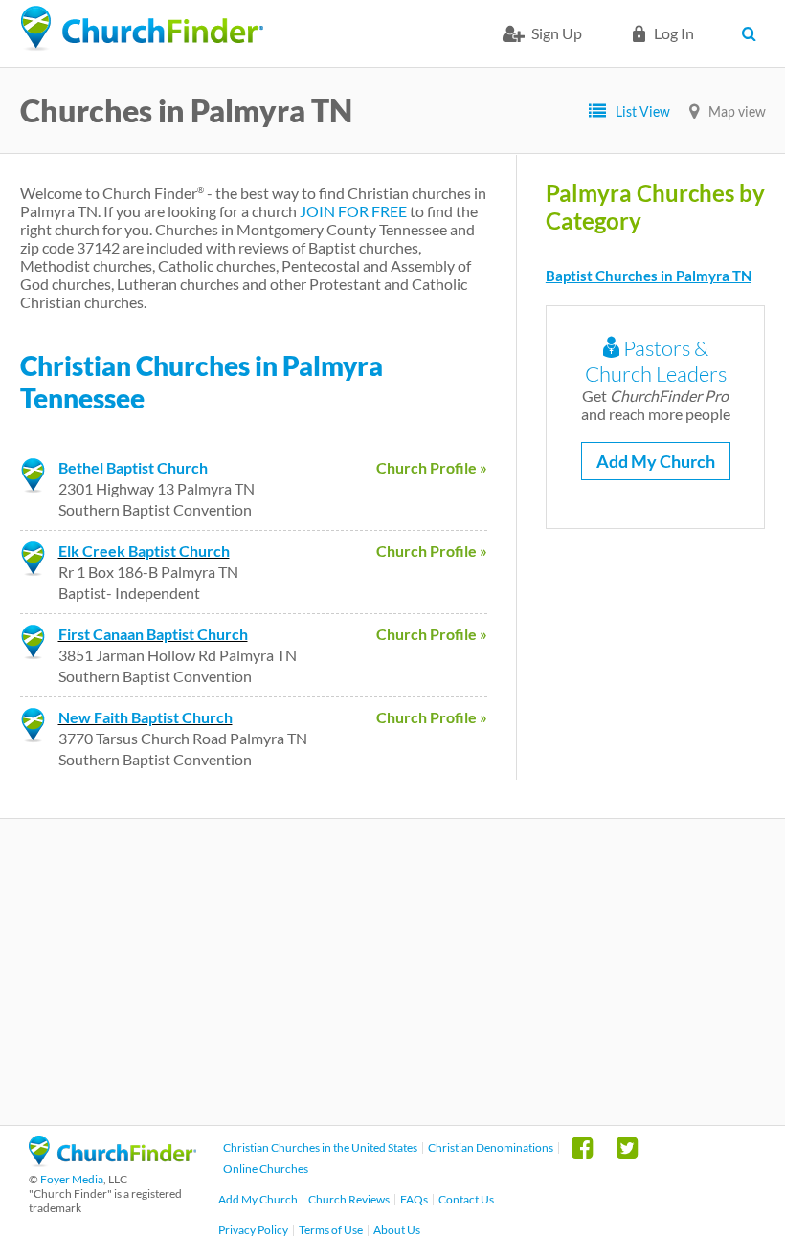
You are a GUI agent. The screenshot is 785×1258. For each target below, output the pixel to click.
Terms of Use (331, 1230)
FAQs (414, 1199)
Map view (737, 111)
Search (754, 33)
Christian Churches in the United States (320, 1147)
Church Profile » (431, 467)
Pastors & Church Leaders (656, 360)
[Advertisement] (392, 972)
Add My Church (655, 461)
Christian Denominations (490, 1147)
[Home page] (141, 29)
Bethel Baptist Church (133, 467)
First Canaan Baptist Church (153, 634)
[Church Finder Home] (112, 1161)
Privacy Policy (253, 1230)
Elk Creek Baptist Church (144, 550)
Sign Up (556, 33)
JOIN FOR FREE (353, 211)
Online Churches (265, 1168)
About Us (396, 1230)
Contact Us (466, 1199)
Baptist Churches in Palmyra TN (648, 275)
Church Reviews (349, 1199)
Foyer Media (71, 1179)
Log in (674, 33)
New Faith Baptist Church (145, 717)
